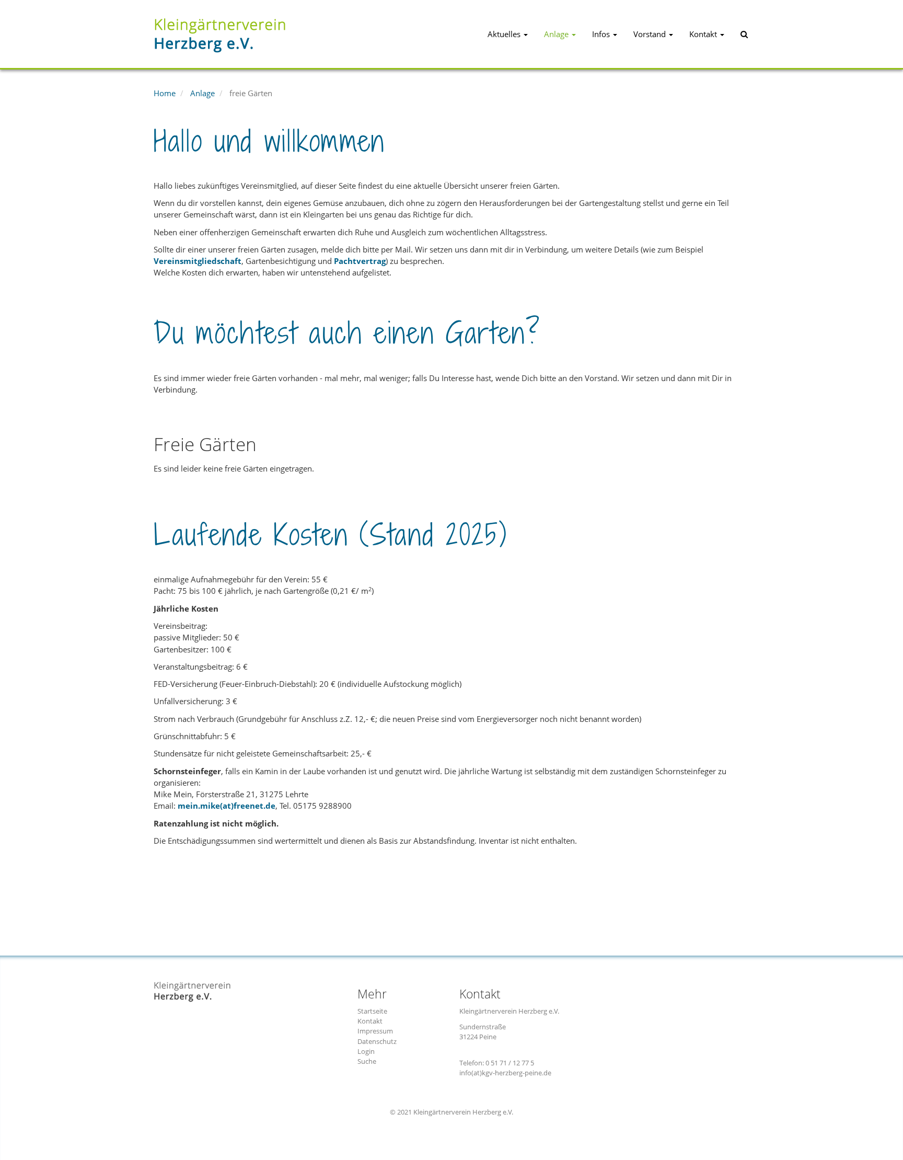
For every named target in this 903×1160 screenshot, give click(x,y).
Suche (366, 1061)
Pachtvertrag (360, 261)
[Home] (266, 34)
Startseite (372, 1011)
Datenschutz (377, 1041)
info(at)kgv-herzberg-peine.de (505, 1072)
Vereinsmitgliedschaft (197, 261)
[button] (508, 34)
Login (366, 1051)
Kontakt (370, 1021)
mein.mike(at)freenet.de (226, 805)
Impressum (375, 1031)
